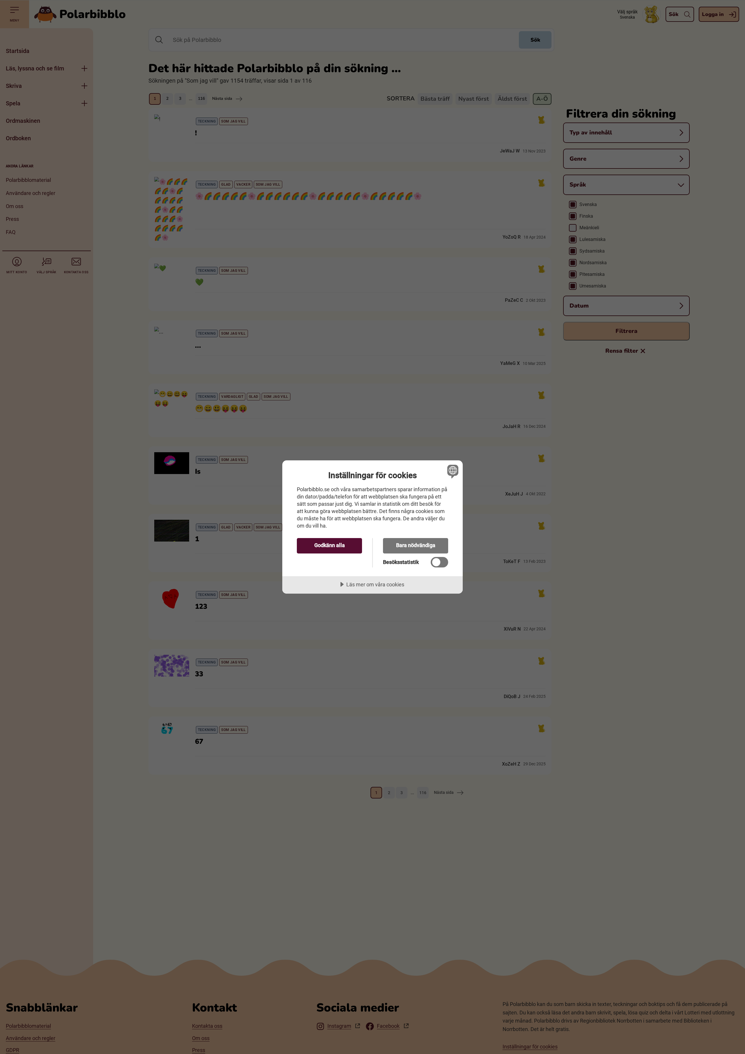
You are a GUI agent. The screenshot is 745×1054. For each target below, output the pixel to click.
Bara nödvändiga (415, 545)
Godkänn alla (329, 545)
